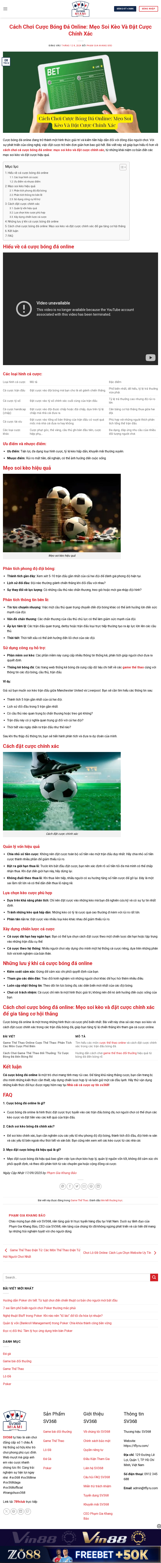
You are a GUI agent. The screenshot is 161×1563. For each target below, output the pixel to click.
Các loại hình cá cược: (26, 177)
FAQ (10, 236)
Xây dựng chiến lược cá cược (30, 216)
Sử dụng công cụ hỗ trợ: (27, 199)
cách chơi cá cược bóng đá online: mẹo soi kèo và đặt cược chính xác (53, 150)
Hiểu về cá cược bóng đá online (28, 173)
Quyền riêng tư (93, 1450)
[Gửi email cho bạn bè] (84, 1186)
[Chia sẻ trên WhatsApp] (62, 1186)
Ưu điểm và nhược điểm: (27, 181)
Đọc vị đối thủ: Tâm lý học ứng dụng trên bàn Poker (37, 1331)
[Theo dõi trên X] (6, 1511)
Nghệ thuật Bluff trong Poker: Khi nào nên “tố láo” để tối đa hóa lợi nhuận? (53, 1316)
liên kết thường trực (112, 1200)
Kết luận (13, 231)
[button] (5, 9)
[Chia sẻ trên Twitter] (77, 1186)
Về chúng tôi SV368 (96, 1432)
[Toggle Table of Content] (121, 167)
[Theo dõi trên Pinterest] (13, 1511)
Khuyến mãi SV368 (96, 1504)
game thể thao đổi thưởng (120, 1053)
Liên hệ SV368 (93, 1468)
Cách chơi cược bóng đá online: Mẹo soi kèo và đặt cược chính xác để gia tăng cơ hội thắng (66, 226)
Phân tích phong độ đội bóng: (30, 190)
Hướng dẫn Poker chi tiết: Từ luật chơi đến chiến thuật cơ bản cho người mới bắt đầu (60, 1300)
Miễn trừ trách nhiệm (97, 1486)
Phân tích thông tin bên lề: (28, 194)
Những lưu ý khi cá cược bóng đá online (33, 221)
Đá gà (7, 1354)
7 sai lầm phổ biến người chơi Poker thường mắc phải (39, 1308)
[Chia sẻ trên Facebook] (70, 1186)
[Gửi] (154, 1277)
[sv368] (80, 9)
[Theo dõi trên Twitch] (28, 1511)
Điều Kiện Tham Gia (96, 1459)
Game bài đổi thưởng (17, 1361)
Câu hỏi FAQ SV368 (96, 1477)
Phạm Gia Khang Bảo (99, 45)
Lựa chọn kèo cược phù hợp (29, 212)
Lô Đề (7, 1376)
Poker (7, 1384)
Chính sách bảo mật (96, 1441)
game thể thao (133, 667)
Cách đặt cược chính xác (24, 204)
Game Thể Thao (79, 1200)
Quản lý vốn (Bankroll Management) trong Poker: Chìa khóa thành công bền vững (57, 1323)
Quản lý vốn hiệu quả (25, 208)
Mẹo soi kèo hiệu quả (21, 186)
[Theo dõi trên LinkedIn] (20, 1511)
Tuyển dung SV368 (96, 1495)
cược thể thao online (112, 1042)
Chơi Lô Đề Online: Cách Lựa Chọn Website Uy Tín (117, 1253)
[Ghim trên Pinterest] (91, 1186)
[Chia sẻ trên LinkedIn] (98, 1186)
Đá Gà (47, 1459)
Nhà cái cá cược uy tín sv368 (88, 1085)
